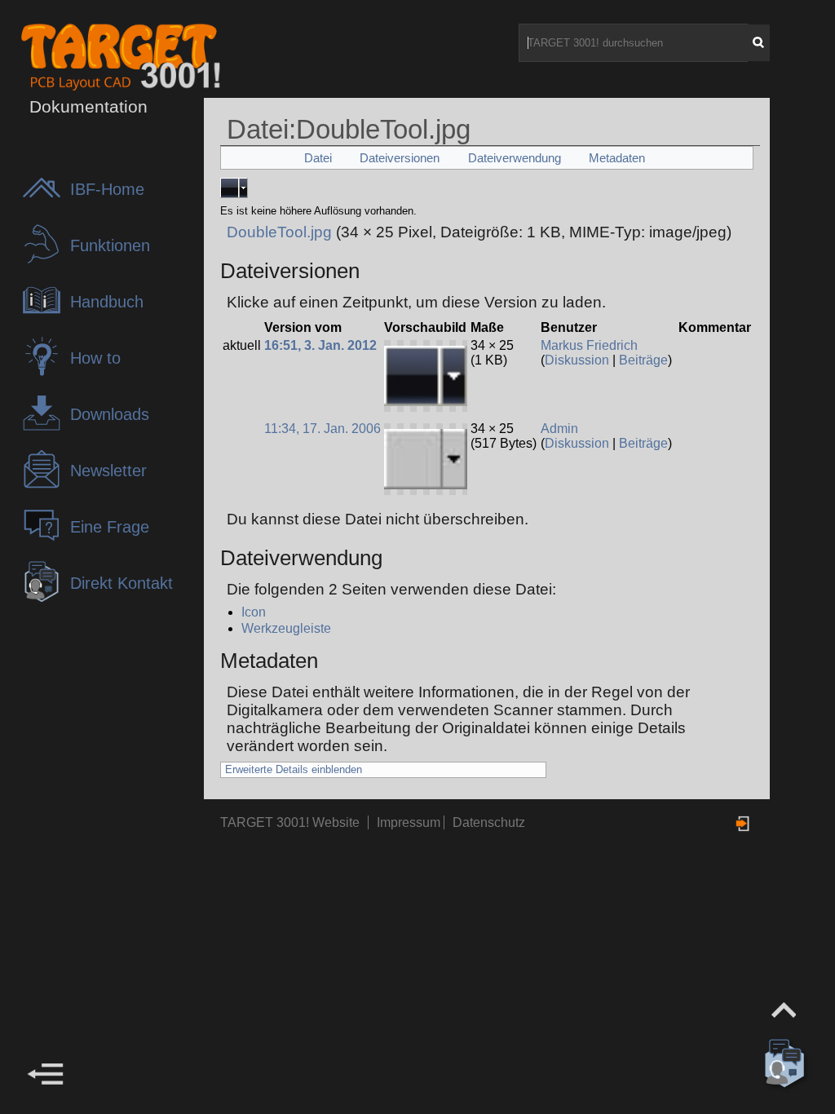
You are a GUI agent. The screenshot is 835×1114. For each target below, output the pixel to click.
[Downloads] (45, 428)
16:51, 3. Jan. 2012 (320, 345)
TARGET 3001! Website (290, 822)
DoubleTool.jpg (279, 232)
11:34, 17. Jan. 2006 (322, 428)
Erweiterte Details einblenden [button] (293, 769)
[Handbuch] (45, 316)
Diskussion (577, 360)
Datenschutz (489, 822)
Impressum (410, 822)
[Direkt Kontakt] (45, 597)
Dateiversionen (400, 158)
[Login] (744, 824)
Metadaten (617, 158)
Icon (253, 612)
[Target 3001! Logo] (76, 56)
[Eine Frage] (45, 541)
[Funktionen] (45, 260)
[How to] (45, 372)
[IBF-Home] (45, 203)
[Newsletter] (45, 485)
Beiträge (643, 360)
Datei (318, 158)
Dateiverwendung (514, 158)
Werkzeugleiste (286, 628)
